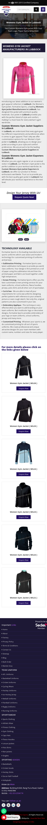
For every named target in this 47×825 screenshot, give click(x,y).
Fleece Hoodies (8, 739)
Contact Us (6, 650)
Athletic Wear (7, 723)
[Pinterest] (18, 805)
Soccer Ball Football (10, 776)
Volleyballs (6, 780)
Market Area (7, 666)
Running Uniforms (9, 711)
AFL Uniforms (7, 674)
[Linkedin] (13, 805)
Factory (5, 637)
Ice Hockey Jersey (9, 694)
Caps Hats (6, 735)
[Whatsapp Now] (4, 811)
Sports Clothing (8, 719)
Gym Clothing (7, 731)
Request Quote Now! (24, 197)
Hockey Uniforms (9, 690)
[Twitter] (8, 805)
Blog (4, 658)
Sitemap (5, 654)
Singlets (5, 756)
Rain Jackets (7, 751)
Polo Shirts (6, 747)
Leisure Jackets (8, 743)
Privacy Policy (8, 641)
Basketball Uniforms (10, 678)
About (4, 633)
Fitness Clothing (8, 727)
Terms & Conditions (10, 646)
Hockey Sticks (7, 772)
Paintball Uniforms (9, 703)
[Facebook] (3, 805)
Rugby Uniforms (8, 707)
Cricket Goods (8, 768)
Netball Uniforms (9, 698)
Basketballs (7, 764)
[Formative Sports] (6, 11)
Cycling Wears (8, 686)
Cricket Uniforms (9, 682)
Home (4, 629)
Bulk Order (6, 662)
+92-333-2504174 (16, 793)
